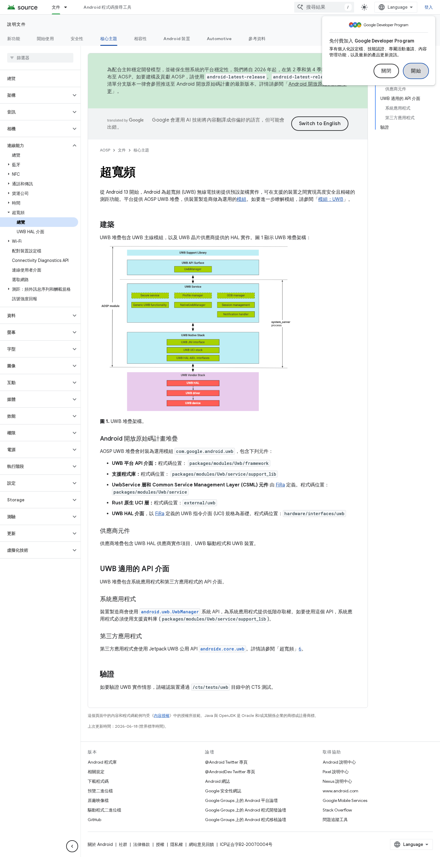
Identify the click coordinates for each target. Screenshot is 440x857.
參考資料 (256, 38)
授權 (160, 844)
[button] (35, 95)
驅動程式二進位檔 (104, 810)
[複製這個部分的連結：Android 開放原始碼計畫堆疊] (184, 439)
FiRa (280, 485)
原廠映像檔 (98, 800)
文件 (56, 7)
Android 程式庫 (102, 762)
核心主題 (108, 38)
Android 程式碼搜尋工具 (107, 7)
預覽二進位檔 (100, 791)
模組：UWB (330, 199)
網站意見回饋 (201, 844)
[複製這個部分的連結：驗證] (120, 674)
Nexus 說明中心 (337, 781)
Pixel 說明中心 (336, 771)
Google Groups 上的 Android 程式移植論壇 (245, 819)
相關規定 (96, 771)
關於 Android (100, 844)
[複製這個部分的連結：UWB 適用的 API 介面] (175, 569)
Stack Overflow (337, 810)
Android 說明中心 (339, 762)
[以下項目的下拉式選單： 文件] (68, 7)
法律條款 (141, 844)
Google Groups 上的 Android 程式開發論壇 (245, 810)
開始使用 (45, 38)
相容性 (140, 38)
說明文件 (16, 24)
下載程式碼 (98, 781)
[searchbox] (40, 58)
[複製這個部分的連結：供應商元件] (136, 531)
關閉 (386, 71)
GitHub (94, 819)
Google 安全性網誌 (223, 791)
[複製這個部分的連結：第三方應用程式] (148, 636)
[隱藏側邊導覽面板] (72, 846)
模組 (241, 199)
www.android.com (340, 791)
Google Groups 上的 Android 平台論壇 (241, 800)
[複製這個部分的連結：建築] (120, 225)
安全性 (77, 38)
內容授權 (161, 715)
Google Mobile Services (345, 800)
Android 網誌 (217, 781)
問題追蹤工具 (335, 819)
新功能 (13, 38)
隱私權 (176, 844)
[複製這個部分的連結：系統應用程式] (142, 599)
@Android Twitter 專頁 (226, 762)
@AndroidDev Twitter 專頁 (230, 771)
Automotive (219, 38)
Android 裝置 (176, 38)
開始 (416, 71)
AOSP (105, 150)
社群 (123, 844)
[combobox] (324, 7)
